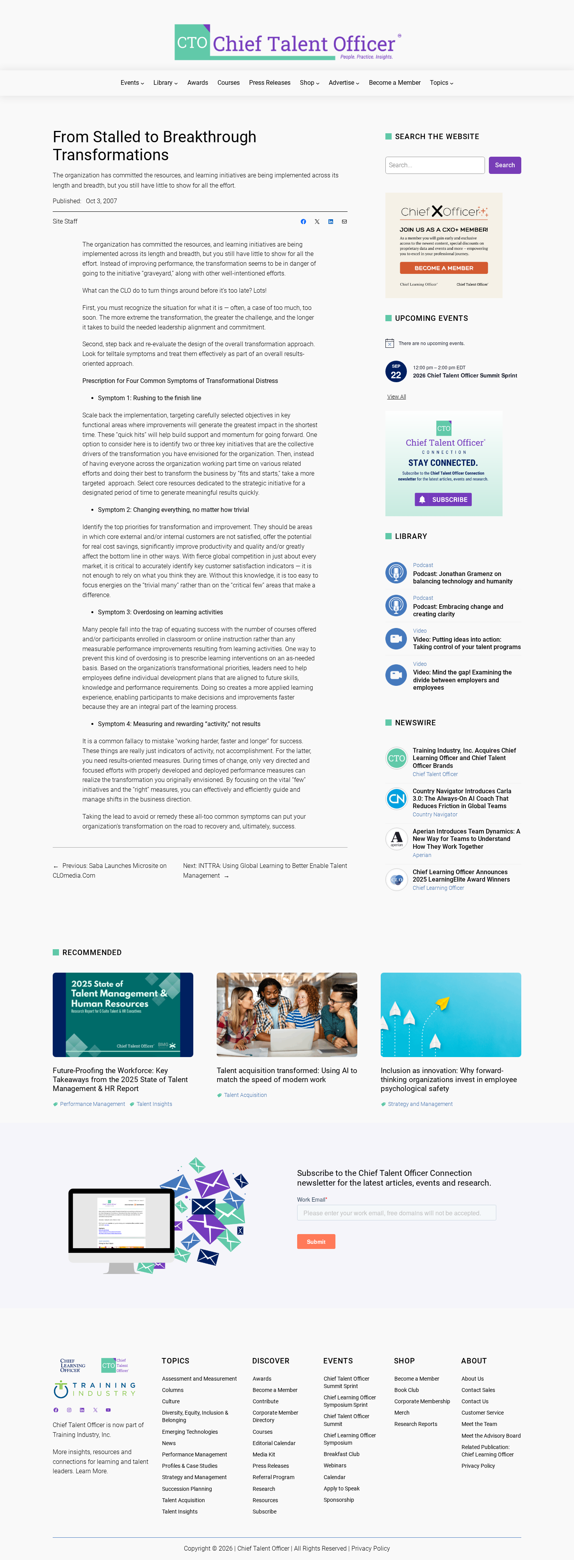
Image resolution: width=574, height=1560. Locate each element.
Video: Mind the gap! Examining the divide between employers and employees (462, 680)
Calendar (335, 1477)
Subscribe (264, 1511)
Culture (171, 1401)
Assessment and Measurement (199, 1379)
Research (264, 1489)
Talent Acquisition (183, 1500)
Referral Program (273, 1477)
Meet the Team (479, 1424)
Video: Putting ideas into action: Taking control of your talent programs (467, 643)
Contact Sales (478, 1390)
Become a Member (275, 1390)
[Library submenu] (176, 83)
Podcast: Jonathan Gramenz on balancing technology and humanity (463, 577)
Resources (265, 1500)
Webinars (335, 1465)
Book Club (406, 1390)
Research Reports (415, 1424)
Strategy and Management (194, 1477)
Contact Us (475, 1401)
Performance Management (194, 1454)
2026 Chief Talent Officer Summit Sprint (465, 375)
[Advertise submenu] (358, 83)
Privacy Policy (478, 1466)
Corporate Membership (422, 1401)
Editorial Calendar (274, 1443)
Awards (262, 1379)
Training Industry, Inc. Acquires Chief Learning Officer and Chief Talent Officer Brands (464, 758)
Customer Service (483, 1413)
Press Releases (271, 1466)
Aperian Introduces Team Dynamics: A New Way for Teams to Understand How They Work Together (467, 839)
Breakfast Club (342, 1454)
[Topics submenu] (452, 83)
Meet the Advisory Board (491, 1436)
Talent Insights (180, 1511)
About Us (473, 1379)
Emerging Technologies (190, 1432)
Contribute (265, 1401)
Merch (402, 1413)
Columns (173, 1390)
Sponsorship (339, 1500)
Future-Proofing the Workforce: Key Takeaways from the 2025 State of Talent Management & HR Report (120, 1079)
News (169, 1443)
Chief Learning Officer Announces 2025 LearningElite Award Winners (461, 875)
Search (505, 165)
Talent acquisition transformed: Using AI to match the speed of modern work (287, 1075)
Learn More (91, 1471)
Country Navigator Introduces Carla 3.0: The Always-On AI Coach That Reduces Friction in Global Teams (462, 798)
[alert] (453, 343)
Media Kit (264, 1454)
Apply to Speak (342, 1488)
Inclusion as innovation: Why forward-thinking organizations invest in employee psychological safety (449, 1079)
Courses (263, 1432)
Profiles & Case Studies (189, 1466)
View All (396, 397)
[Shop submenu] (318, 83)
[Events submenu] (142, 83)
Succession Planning (187, 1489)
